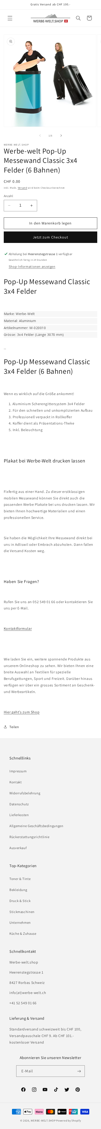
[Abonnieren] (79, 1071)
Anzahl (8, 196)
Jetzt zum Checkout (50, 237)
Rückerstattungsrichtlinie (29, 837)
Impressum (18, 771)
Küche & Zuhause (22, 933)
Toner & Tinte (20, 878)
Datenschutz (19, 804)
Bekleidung (18, 889)
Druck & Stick (20, 900)
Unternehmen (20, 922)
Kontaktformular (18, 628)
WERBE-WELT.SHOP (43, 1120)
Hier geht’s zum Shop (22, 712)
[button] (9, 18)
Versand (22, 187)
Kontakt (15, 782)
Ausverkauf (18, 848)
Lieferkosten (19, 815)
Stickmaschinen (22, 911)
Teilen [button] (14, 727)
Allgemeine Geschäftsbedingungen (36, 826)
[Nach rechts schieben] (61, 136)
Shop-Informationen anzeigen (32, 266)
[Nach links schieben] (40, 136)
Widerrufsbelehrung (24, 793)
